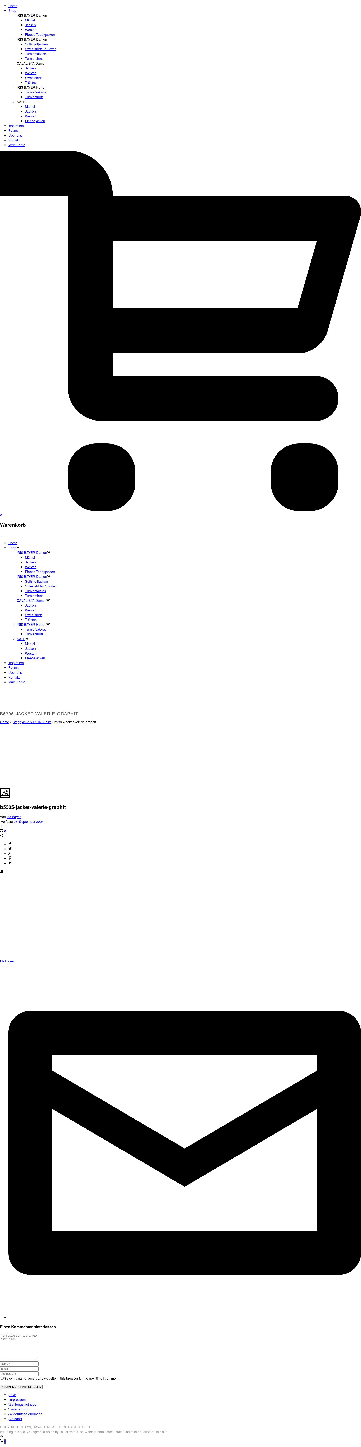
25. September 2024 (29, 821)
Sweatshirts (33, 77)
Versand (15, 1418)
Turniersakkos (35, 53)
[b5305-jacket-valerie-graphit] (0, 785)
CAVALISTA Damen (31, 600)
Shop (12, 10)
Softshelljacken (36, 44)
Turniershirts (34, 58)
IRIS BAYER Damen (32, 552)
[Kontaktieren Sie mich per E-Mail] (184, 1317)
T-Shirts (31, 82)
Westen (30, 29)
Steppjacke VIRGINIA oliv (32, 721)
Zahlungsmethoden (23, 1404)
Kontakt (14, 140)
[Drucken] (1, 871)
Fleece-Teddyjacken (40, 34)
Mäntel (30, 20)
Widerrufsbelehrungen (25, 1414)
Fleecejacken (35, 120)
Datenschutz (18, 1409)
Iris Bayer (14, 816)
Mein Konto (16, 144)
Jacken (30, 25)
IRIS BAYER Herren (31, 624)
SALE (21, 638)
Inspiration (16, 125)
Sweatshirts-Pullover (40, 49)
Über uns (15, 135)
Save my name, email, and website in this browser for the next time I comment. (61, 1378)
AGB (12, 1394)
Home (12, 5)
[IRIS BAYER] (1, 534)
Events (13, 130)
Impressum (17, 1399)
